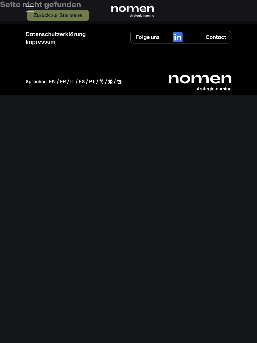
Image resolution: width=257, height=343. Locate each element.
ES (82, 82)
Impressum (40, 42)
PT (92, 82)
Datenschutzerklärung (56, 34)
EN (52, 82)
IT (72, 82)
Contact (216, 37)
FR (63, 82)
